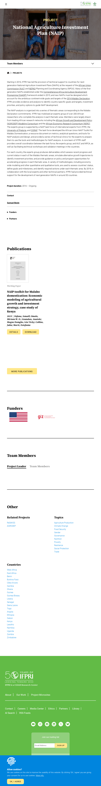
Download (31, 332)
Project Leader (16, 466)
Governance (59, 536)
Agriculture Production (64, 523)
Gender (57, 532)
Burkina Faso (12, 579)
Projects (17, 73)
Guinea (10, 592)
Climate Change (61, 526)
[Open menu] (6, 4)
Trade (56, 552)
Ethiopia (10, 615)
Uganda (10, 631)
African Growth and (65, 120)
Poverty (57, 542)
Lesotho (10, 624)
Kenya (9, 621)
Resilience (58, 545)
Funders (13, 212)
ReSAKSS (11, 523)
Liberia (10, 599)
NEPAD (32, 89)
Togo (9, 608)
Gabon (10, 618)
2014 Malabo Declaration (78, 98)
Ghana (10, 589)
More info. (40, 775)
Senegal (10, 602)
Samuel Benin (13, 203)
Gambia (10, 586)
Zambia (10, 634)
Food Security (60, 529)
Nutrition (58, 539)
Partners (13, 219)
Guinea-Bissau (13, 595)
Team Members (40, 466)
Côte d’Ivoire (12, 583)
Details (13, 332)
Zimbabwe (11, 637)
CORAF (34, 130)
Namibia (10, 628)
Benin (9, 576)
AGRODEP (11, 526)
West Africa (12, 570)
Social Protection (61, 548)
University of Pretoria (16, 130)
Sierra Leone (12, 605)
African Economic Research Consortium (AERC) (68, 124)
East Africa (11, 573)
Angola (10, 612)
